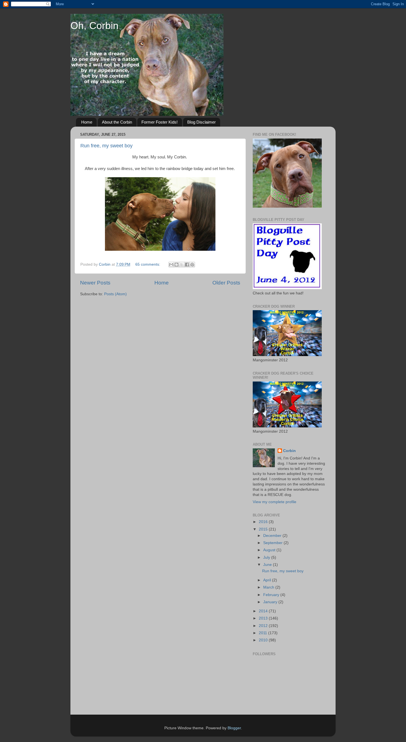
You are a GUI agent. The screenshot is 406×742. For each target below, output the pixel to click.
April (267, 580)
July (267, 557)
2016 (264, 522)
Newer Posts (95, 283)
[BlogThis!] (176, 264)
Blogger (234, 728)
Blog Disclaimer (201, 122)
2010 (264, 640)
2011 (263, 633)
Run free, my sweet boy (106, 145)
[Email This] (171, 264)
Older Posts (226, 283)
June (268, 565)
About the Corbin (117, 122)
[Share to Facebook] (187, 264)
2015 (264, 529)
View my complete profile (274, 502)
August (269, 550)
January (270, 602)
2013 (264, 618)
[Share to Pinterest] (192, 264)
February (271, 595)
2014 (264, 611)
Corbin (289, 451)
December (273, 536)
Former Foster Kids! (159, 122)
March (269, 587)
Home (86, 122)
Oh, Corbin (94, 25)
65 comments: (148, 264)
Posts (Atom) (115, 294)
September (273, 543)
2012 (264, 626)
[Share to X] (181, 264)
